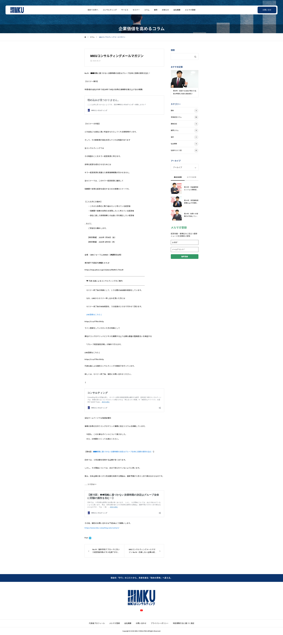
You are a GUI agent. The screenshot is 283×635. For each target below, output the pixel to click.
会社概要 (176, 10)
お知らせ (165, 10)
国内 (172, 111)
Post (86, 538)
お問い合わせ (141, 623)
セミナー (136, 10)
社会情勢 (174, 144)
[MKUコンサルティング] (17, 10)
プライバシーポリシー (159, 623)
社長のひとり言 (176, 150)
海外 (172, 137)
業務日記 (174, 124)
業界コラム (175, 130)
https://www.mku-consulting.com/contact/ (102, 528)
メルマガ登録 (190, 10)
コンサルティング (110, 10)
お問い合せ (267, 10)
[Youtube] (141, 610)
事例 (155, 10)
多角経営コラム (176, 117)
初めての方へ (93, 10)
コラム (146, 10)
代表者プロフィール (97, 623)
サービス (124, 10)
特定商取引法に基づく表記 (183, 623)
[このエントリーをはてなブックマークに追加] (90, 538)
